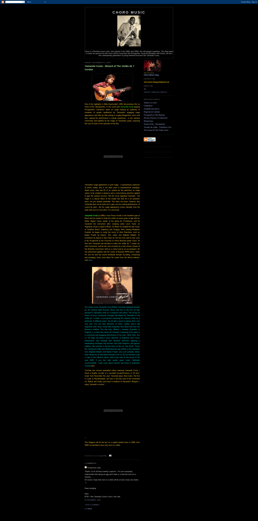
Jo (145, 89)
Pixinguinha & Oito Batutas (154, 115)
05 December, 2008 (93, 500)
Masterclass (148, 121)
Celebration (148, 106)
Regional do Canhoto (152, 112)
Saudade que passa (151, 109)
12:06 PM (102, 456)
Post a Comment (92, 505)
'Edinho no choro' (150, 103)
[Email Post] (110, 456)
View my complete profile (155, 92)
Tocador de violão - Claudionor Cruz (157, 127)
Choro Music (128, 12)
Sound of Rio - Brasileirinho (154, 124)
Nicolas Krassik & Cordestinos (156, 118)
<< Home (88, 509)
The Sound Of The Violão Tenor (156, 130)
